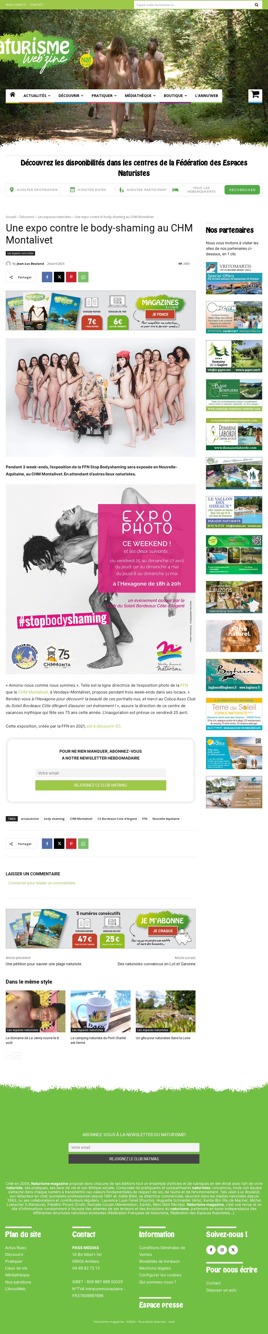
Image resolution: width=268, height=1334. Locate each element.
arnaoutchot (30, 819)
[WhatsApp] (83, 277)
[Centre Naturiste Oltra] (234, 768)
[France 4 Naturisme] (234, 650)
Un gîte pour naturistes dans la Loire (163, 1038)
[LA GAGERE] (234, 371)
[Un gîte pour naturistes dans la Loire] (166, 1011)
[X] (59, 277)
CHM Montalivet (81, 819)
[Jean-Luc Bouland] (9, 263)
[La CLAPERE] (234, 488)
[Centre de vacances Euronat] (234, 807)
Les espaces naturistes (54, 217)
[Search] (256, 5)
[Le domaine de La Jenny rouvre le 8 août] (35, 1011)
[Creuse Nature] (234, 573)
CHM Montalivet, (33, 692)
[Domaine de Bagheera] (234, 689)
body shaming (54, 819)
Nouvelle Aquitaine (166, 819)
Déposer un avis (221, 1290)
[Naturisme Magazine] (12, 96)
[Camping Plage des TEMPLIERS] (234, 410)
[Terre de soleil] (234, 728)
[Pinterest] (71, 277)
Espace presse (161, 1305)
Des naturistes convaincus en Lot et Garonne (157, 964)
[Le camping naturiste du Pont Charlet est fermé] (100, 1011)
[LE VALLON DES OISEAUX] (234, 527)
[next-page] (17, 1055)
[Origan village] (234, 332)
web (171, 1322)
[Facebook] (47, 277)
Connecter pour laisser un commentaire (41, 883)
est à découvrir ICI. (104, 726)
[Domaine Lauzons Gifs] (234, 612)
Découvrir (27, 217)
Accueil (11, 217)
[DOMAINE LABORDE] (234, 449)
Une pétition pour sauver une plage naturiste (43, 964)
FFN (184, 685)
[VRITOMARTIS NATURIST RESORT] (234, 293)
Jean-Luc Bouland (30, 263)
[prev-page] (9, 1055)
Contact (213, 1283)
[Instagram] (222, 1250)
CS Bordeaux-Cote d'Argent (117, 819)
